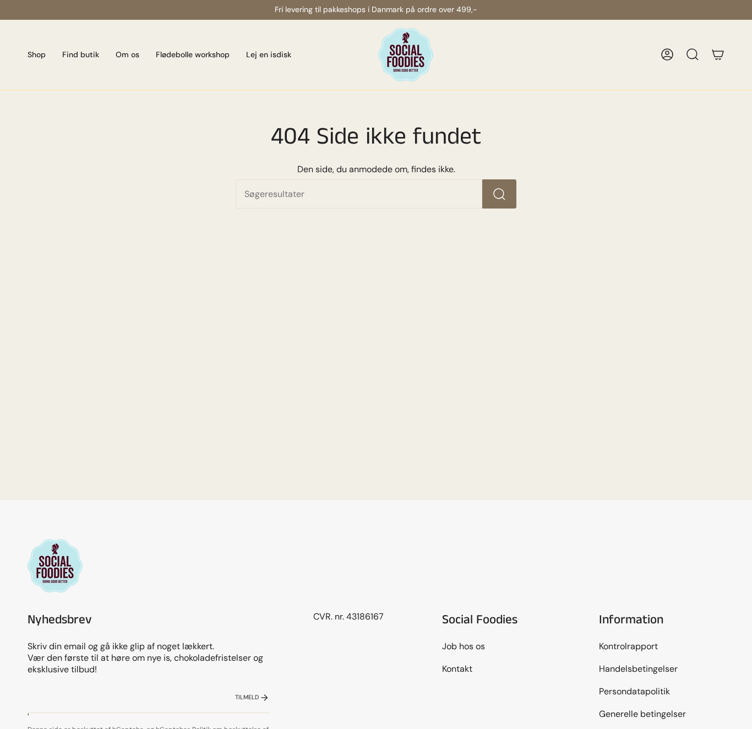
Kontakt (457, 669)
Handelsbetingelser (638, 669)
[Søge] (499, 194)
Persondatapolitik (634, 691)
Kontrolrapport (628, 646)
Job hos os (463, 646)
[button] (36, 54)
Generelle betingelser (642, 714)
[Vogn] (718, 54)
